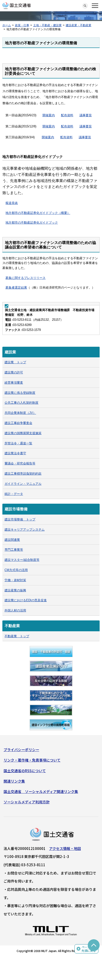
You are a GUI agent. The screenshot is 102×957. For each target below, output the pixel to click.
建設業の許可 (14, 372)
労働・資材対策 (15, 580)
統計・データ (14, 494)
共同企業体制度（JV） (20, 413)
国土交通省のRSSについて (25, 770)
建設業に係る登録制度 (20, 392)
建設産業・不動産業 (78, 25)
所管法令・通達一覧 (18, 443)
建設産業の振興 (15, 590)
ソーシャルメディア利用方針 (27, 801)
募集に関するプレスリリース (25, 278)
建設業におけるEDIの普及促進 (26, 600)
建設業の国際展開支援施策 (23, 433)
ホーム (6, 25)
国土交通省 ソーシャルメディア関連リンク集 (41, 791)
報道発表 (11, 203)
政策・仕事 (22, 25)
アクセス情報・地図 (65, 848)
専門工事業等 (14, 549)
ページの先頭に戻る (89, 949)
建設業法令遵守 (15, 453)
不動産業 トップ (17, 636)
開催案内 (48, 115)
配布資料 (67, 115)
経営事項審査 (14, 382)
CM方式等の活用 (16, 570)
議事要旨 (85, 115)
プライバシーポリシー (21, 749)
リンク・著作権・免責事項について (32, 760)
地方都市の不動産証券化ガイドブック (31, 222)
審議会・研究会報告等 (20, 463)
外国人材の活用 (15, 610)
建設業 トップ (15, 362)
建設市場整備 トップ (20, 519)
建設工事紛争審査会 (18, 423)
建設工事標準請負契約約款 (23, 473)
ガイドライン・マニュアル (23, 483)
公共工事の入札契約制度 (21, 402)
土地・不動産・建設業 (47, 25)
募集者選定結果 (16, 287)
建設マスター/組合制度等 (22, 560)
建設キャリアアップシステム (25, 529)
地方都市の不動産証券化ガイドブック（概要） (37, 213)
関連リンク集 (14, 781)
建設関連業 (12, 539)
